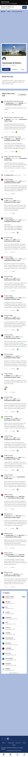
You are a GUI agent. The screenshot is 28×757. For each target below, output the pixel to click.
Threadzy (7, 633)
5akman (8, 418)
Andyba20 (8, 356)
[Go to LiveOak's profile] (3, 612)
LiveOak (7, 612)
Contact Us (18, 742)
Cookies (24, 742)
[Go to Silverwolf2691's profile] (3, 659)
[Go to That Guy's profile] (3, 628)
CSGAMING (8, 648)
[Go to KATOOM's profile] (3, 602)
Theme (3, 742)
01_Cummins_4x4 (8, 175)
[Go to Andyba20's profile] (2, 355)
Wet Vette (8, 643)
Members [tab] (14, 69)
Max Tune (8, 336)
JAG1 (20, 181)
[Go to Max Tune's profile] (2, 335)
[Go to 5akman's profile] (2, 417)
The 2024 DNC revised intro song (13, 101)
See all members (13, 673)
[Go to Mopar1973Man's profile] (2, 180)
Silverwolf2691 (9, 658)
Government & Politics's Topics (13, 104)
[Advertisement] (14, 28)
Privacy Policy (11, 742)
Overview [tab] (6, 69)
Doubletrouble (9, 103)
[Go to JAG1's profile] (2, 199)
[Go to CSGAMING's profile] (3, 648)
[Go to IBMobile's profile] (2, 118)
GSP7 (6, 622)
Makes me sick (8, 494)
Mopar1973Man (10, 181)
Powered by (14, 750)
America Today (8, 179)
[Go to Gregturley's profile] (3, 618)
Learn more (3, 2)
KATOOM (7, 602)
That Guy (7, 627)
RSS (14, 745)
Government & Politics (11, 63)
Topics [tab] (22, 69)
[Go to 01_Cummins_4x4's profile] (2, 175)
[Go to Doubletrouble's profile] (2, 102)
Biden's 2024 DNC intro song (12, 137)
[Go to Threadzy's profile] (3, 633)
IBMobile (21, 103)
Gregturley (8, 617)
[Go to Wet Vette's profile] (3, 643)
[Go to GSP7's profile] (3, 623)
